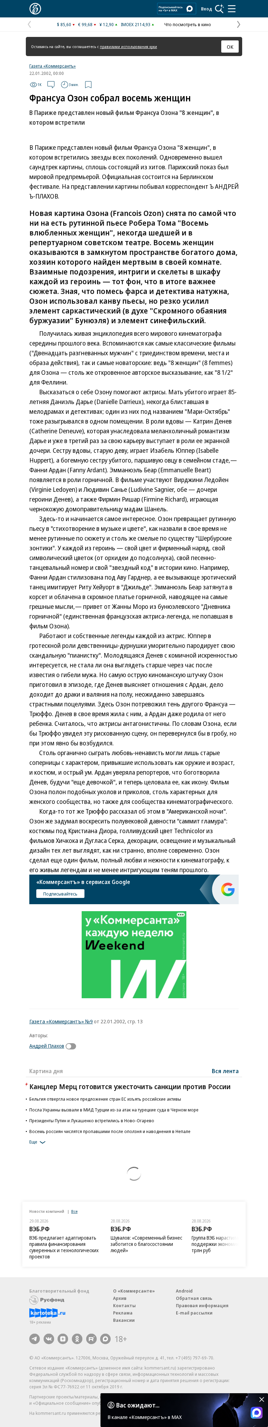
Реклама (123, 1313)
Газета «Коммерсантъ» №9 (61, 1021)
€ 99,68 (85, 24)
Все (74, 1211)
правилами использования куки (128, 46)
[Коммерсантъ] (35, 9)
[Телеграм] (34, 1339)
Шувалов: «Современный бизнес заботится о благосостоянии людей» (146, 1244)
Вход (206, 9)
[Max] (105, 1339)
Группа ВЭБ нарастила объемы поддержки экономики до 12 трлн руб (225, 1244)
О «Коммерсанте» (134, 1291)
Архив (119, 1298)
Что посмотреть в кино (187, 24)
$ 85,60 (64, 24)
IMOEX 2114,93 (135, 24)
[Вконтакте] (49, 1339)
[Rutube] (91, 1339)
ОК (230, 46)
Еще (33, 1142)
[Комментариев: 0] (51, 84)
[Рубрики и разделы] (231, 8)
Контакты (124, 1305)
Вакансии (124, 1320)
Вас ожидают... (137, 1405)
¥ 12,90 (106, 24)
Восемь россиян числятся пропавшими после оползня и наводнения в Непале (110, 1131)
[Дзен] (63, 1339)
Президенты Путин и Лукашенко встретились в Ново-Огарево (91, 1120)
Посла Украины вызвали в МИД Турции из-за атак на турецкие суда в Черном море (114, 1110)
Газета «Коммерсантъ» (52, 66)
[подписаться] (73, 1046)
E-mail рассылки (194, 1313)
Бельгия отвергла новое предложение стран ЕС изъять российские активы (105, 1099)
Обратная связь (194, 1298)
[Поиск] (219, 8)
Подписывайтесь (60, 894)
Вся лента (225, 1071)
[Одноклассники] (77, 1339)
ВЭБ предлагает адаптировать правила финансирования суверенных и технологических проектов (64, 1247)
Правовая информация (202, 1305)
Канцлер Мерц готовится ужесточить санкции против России (130, 1086)
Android (184, 1291)
